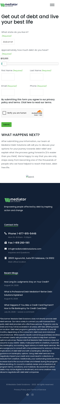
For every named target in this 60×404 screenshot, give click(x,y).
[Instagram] (32, 395)
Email (9, 85)
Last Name (40, 70)
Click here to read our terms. (36, 102)
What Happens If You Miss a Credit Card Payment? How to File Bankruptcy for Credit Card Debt (29, 307)
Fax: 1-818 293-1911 (19, 242)
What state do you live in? (14, 34)
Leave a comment (26, 312)
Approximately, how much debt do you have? (24, 52)
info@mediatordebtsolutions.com (24, 248)
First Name (12, 70)
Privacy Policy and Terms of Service (30, 390)
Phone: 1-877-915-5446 (22, 233)
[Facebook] (27, 395)
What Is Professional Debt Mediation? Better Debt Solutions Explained (28, 293)
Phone (38, 85)
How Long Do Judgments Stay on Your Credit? (26, 281)
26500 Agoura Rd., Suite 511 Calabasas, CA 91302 (31, 258)
